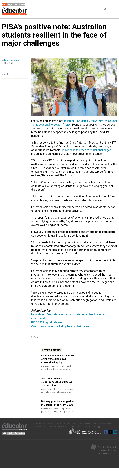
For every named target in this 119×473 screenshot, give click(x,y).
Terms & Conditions (58, 426)
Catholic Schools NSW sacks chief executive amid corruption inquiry (58, 359)
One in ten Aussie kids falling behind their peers (60, 326)
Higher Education (16, 4)
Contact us (74, 426)
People (51, 423)
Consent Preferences (102, 423)
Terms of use (40, 426)
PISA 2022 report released (47, 322)
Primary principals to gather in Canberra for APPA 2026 (57, 403)
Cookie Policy (84, 423)
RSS (95, 426)
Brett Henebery (11, 60)
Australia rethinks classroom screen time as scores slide (56, 382)
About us (61, 423)
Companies (39, 423)
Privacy (71, 423)
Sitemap (86, 426)
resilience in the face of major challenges (85, 150)
